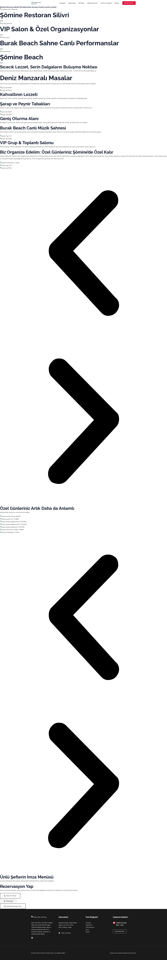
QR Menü (81, 3)
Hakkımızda (72, 3)
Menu (87, 929)
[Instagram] (32, 938)
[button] (129, 3)
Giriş (1, 21)
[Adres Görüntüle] (65, 933)
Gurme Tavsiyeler (106, 3)
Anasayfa (62, 3)
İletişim (117, 3)
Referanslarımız (92, 3)
